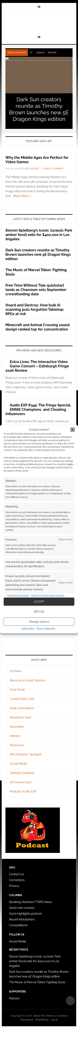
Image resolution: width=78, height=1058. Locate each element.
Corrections (17, 880)
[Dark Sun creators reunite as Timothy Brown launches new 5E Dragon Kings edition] (39, 75)
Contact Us (16, 874)
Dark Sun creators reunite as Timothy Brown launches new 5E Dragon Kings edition (39, 109)
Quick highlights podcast (25, 913)
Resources (17, 745)
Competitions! (18, 925)
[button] (72, 429)
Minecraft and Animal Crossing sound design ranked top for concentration (37, 327)
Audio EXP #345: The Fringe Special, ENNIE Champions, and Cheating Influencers (38, 409)
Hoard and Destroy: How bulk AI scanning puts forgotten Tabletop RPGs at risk (34, 309)
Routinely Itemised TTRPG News (30, 902)
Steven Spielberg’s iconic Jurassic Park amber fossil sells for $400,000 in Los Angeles (38, 234)
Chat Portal (17, 689)
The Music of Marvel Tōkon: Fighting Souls (37, 982)
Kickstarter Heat (20, 717)
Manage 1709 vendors (18, 595)
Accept (39, 601)
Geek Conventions (22, 708)
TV (31, 52)
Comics (40, 52)
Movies (52, 52)
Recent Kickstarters (22, 919)
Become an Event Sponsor (28, 680)
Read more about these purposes (47, 595)
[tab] (16, 52)
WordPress (41, 1019)
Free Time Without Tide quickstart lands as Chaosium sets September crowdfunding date (36, 289)
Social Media (18, 763)
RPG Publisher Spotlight (25, 754)
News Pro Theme (43, 1015)
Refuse (39, 611)
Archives (15, 671)
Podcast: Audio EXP (23, 791)
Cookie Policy (28, 628)
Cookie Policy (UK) (22, 699)
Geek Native (39, 22)
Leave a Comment (53, 168)
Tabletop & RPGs (16, 52)
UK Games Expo (21, 782)
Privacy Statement (46, 628)
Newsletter (17, 726)
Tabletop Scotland (22, 773)
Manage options (39, 621)
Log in (54, 1019)
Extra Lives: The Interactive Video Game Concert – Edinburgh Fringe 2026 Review (37, 366)
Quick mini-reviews (21, 908)
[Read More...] (22, 196)
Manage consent (70, 1000)
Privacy (14, 886)
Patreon (15, 736)
